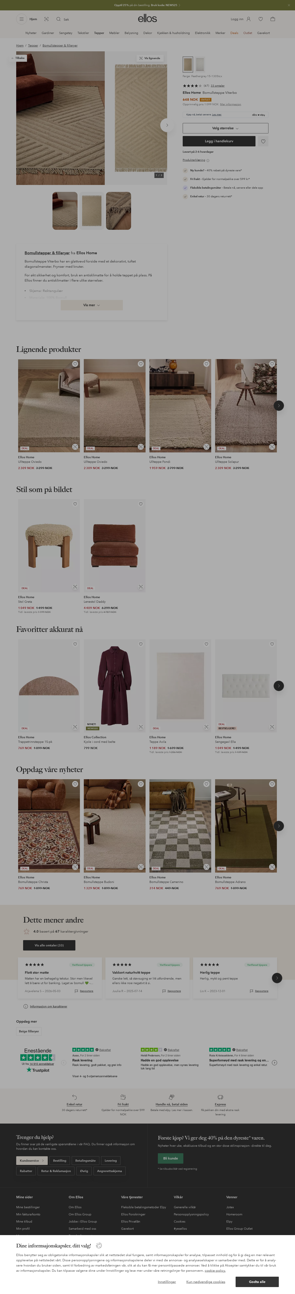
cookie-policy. (215, 1271)
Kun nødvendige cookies (205, 1282)
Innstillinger (167, 1282)
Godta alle (257, 1282)
